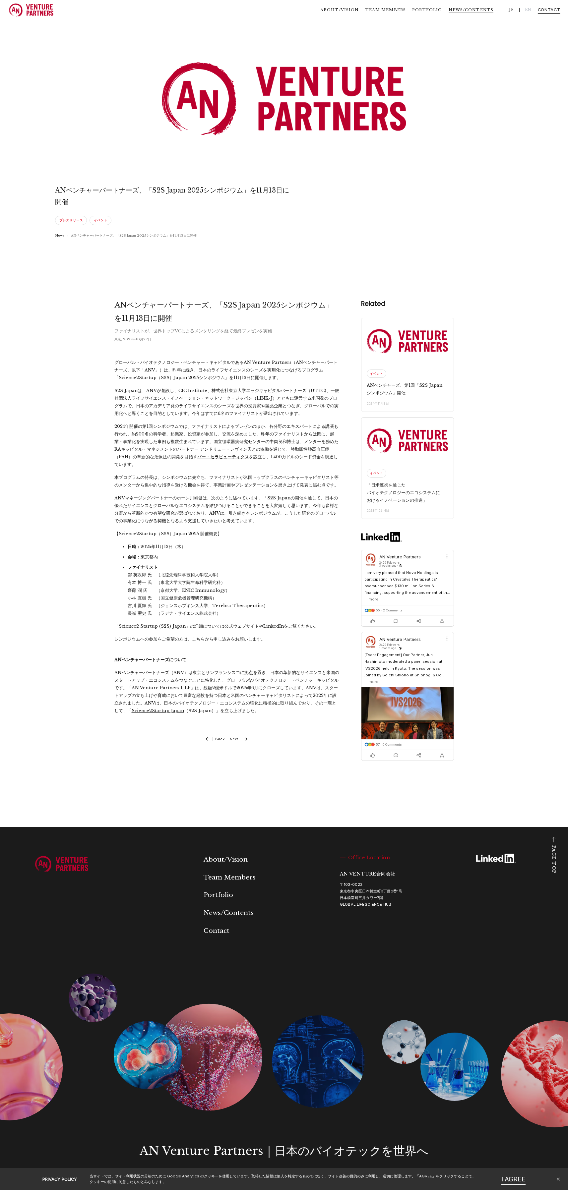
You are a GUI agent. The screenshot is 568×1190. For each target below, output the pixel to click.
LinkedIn (273, 626)
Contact (549, 10)
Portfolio (427, 10)
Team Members (385, 10)
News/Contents (471, 10)
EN (528, 10)
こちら (198, 639)
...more (371, 599)
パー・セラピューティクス (223, 456)
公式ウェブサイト (241, 626)
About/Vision (339, 10)
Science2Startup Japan (158, 710)
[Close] (558, 1179)
